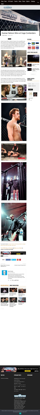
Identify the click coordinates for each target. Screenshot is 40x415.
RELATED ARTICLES (5, 285)
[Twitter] (16, 280)
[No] (38, 412)
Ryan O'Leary (5, 35)
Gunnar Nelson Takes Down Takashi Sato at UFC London (12, 294)
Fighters (28, 1)
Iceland (37, 49)
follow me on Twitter (18, 248)
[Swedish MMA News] (29, 43)
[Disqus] (13, 325)
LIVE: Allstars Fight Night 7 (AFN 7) (33, 62)
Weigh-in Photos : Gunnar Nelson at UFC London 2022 (21, 294)
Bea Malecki (31, 98)
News (5, 1)
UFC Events (10, 1)
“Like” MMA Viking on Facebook (7, 248)
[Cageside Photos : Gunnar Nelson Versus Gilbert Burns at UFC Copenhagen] (13, 299)
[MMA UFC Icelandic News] (37, 48)
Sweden (33, 45)
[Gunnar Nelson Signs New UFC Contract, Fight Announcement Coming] (4, 299)
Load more (33, 74)
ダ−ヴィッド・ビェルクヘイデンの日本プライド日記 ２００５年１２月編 (20, 386)
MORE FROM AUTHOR (14, 285)
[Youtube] (18, 280)
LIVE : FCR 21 (16, 391)
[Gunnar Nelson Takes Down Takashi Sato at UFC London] (13, 290)
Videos (20, 1)
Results (16, 1)
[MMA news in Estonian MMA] (37, 43)
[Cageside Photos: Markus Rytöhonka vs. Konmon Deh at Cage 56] (29, 69)
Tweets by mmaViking (4, 378)
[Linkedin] (14, 280)
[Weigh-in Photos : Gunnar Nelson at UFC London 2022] (22, 290)
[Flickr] (11, 280)
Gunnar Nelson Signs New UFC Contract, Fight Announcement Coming (4, 304)
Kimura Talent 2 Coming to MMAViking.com (5, 266)
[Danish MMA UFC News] (33, 48)
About (2, 4)
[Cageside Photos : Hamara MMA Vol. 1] (29, 65)
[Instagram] (12, 280)
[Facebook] (9, 280)
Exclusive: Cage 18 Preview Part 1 (20, 265)
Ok (20, 413)
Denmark (33, 49)
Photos (23, 1)
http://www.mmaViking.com (11, 272)
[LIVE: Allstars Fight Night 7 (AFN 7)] (33, 59)
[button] (38, 2)
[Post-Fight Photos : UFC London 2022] (4, 290)
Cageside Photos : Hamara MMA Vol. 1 (35, 65)
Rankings (33, 1)
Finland (29, 45)
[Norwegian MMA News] (29, 48)
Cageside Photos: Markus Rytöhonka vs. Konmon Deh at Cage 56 (35, 69)
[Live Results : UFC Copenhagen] (22, 299)
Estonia (37, 45)
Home (2, 1)
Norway (29, 49)
